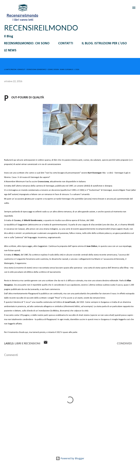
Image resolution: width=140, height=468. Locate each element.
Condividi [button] (124, 343)
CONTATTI (65, 43)
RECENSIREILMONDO (41, 27)
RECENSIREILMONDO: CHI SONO (27, 43)
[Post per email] (46, 343)
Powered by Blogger (72, 458)
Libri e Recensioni (27, 343)
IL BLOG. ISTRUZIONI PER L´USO (104, 43)
